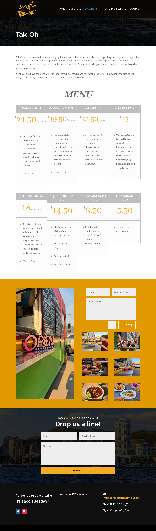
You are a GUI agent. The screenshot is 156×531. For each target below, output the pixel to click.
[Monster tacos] (127, 400)
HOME (62, 9)
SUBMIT (78, 470)
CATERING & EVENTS (115, 9)
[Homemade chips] (95, 375)
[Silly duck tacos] (127, 350)
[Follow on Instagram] (24, 511)
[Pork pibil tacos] (95, 350)
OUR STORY (75, 9)
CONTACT (135, 9)
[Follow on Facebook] (18, 511)
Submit (127, 325)
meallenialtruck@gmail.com (121, 497)
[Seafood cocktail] (95, 400)
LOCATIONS (91, 9)
